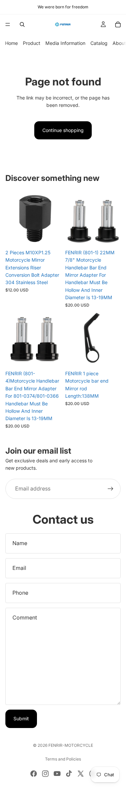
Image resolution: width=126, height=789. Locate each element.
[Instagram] (45, 774)
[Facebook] (34, 774)
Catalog (99, 43)
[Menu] (7, 24)
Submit (21, 718)
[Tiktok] (69, 774)
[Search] (22, 24)
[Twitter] (81, 774)
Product (31, 43)
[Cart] (118, 24)
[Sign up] (110, 489)
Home (11, 43)
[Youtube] (57, 774)
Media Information (65, 43)
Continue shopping (63, 130)
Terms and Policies (63, 759)
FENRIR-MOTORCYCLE (70, 745)
